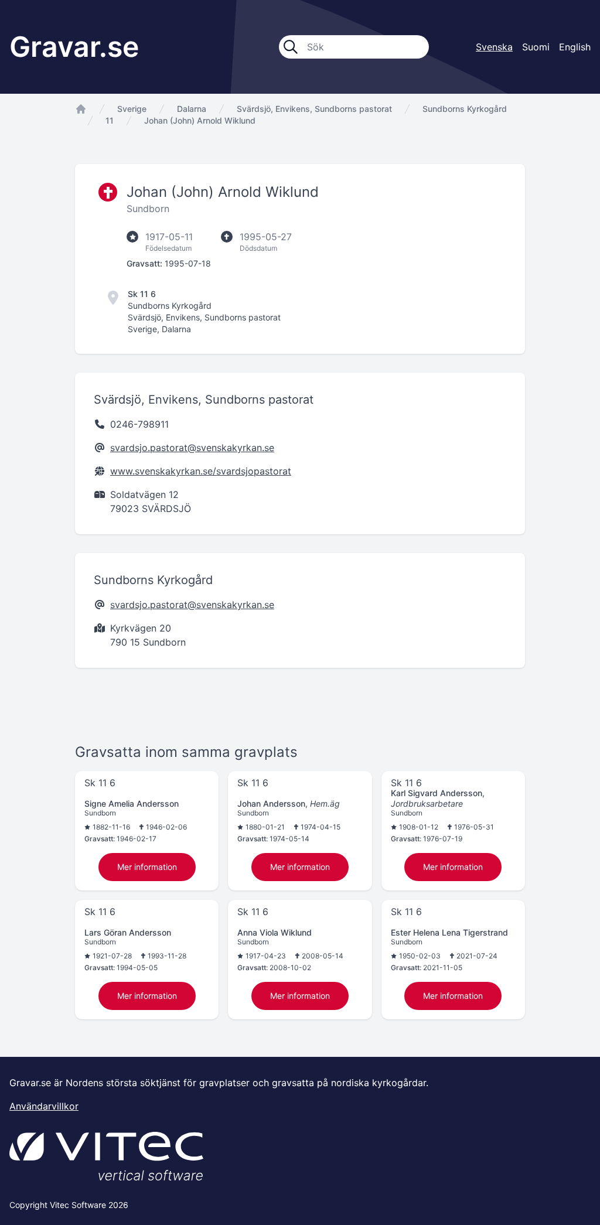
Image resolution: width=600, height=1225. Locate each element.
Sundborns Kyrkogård (464, 109)
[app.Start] (81, 109)
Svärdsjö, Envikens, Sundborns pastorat (314, 109)
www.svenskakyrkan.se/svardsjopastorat (200, 471)
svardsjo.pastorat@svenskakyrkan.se (192, 447)
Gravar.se (74, 46)
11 (109, 120)
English (575, 47)
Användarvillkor (44, 1106)
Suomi (536, 47)
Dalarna (191, 109)
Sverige (131, 109)
